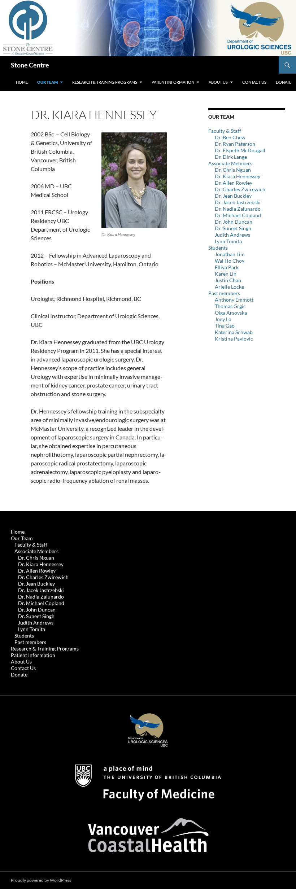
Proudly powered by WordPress (41, 880)
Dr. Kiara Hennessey (237, 176)
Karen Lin (225, 274)
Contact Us (254, 82)
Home (22, 82)
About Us (218, 82)
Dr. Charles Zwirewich (240, 189)
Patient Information (173, 82)
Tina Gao (225, 326)
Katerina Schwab (234, 332)
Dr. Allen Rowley (233, 183)
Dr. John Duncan (233, 222)
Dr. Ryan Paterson (235, 144)
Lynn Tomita (228, 241)
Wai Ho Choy (229, 261)
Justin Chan (228, 280)
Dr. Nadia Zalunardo (238, 209)
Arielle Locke (229, 287)
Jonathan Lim (230, 254)
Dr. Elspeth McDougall (240, 150)
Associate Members (230, 163)
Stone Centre (30, 65)
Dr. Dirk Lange (231, 157)
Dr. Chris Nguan (233, 170)
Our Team (47, 82)
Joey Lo (223, 319)
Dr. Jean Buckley (233, 196)
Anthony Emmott (234, 300)
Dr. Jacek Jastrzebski (238, 202)
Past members (224, 293)
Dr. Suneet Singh (233, 228)
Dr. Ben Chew (230, 137)
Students (218, 248)
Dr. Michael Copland (238, 215)
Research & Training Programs (104, 82)
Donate (283, 82)
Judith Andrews (232, 235)
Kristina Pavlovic (234, 339)
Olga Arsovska (231, 313)
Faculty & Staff (224, 131)
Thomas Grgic (230, 306)
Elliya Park (227, 267)
